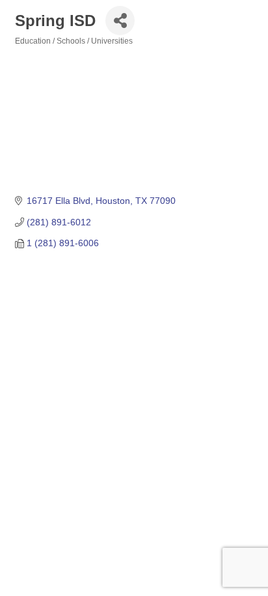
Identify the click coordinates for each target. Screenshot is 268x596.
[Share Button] (120, 20)
